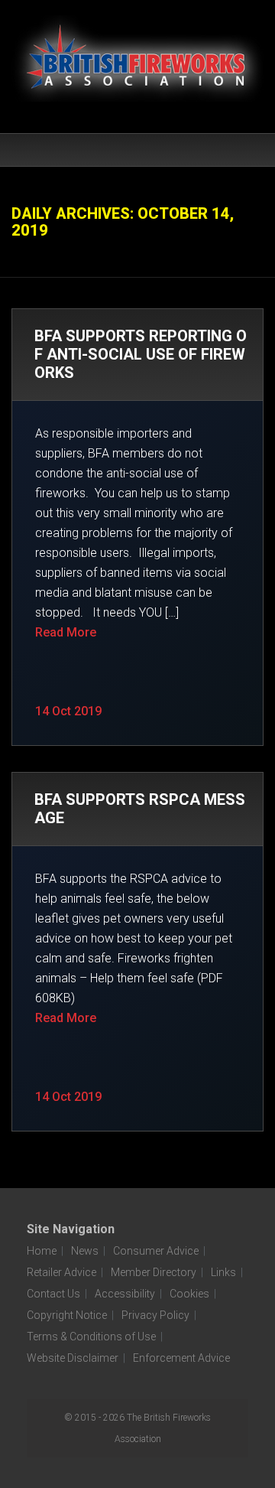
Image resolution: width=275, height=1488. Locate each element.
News (85, 1251)
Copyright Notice (67, 1315)
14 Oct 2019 (68, 711)
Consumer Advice (156, 1251)
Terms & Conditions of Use (91, 1336)
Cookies (189, 1294)
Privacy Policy (155, 1315)
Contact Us (53, 1294)
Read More (65, 632)
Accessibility (125, 1294)
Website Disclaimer (72, 1358)
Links (223, 1272)
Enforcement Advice (181, 1358)
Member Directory (153, 1272)
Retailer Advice (61, 1272)
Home (42, 1251)
